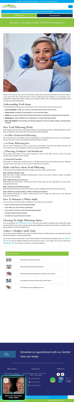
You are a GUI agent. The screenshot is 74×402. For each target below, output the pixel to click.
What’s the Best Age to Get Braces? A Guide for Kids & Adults (37, 274)
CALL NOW (18, 400)
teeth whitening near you (24, 223)
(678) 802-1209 (19, 15)
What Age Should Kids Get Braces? (30, 260)
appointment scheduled (10, 243)
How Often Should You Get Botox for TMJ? (32, 287)
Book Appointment (55, 15)
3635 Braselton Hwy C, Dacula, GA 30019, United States (37, 11)
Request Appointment (55, 400)
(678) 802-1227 (35, 382)
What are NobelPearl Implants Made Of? (32, 267)
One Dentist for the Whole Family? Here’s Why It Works (35, 280)
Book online (7, 354)
